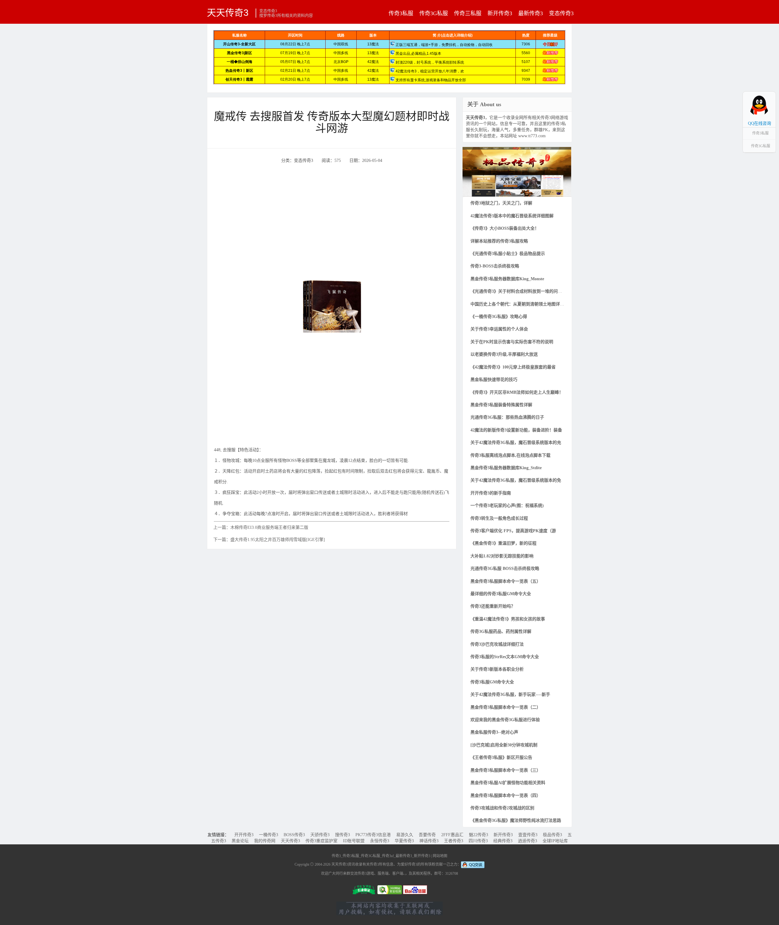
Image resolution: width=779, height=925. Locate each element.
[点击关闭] (769, 91)
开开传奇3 (243, 834)
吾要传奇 (427, 834)
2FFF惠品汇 (452, 834)
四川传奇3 (478, 841)
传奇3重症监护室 (321, 841)
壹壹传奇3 (527, 834)
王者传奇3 (453, 841)
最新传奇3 (530, 13)
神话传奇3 (428, 841)
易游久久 (404, 834)
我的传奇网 (264, 841)
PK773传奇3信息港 (373, 834)
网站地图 (440, 856)
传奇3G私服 (433, 13)
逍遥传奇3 (527, 841)
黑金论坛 (240, 841)
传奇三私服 (467, 13)
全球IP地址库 (555, 841)
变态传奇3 (561, 13)
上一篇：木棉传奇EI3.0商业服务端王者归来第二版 (260, 527)
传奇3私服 (401, 13)
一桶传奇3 (268, 834)
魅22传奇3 (478, 834)
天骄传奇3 (320, 834)
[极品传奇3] (517, 171)
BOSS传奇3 (294, 834)
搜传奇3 (342, 834)
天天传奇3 (228, 12)
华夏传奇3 (404, 841)
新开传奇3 (499, 13)
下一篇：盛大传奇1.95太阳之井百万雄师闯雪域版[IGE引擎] (269, 539)
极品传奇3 (552, 834)
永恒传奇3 (379, 841)
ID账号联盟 (354, 841)
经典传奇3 (502, 841)
